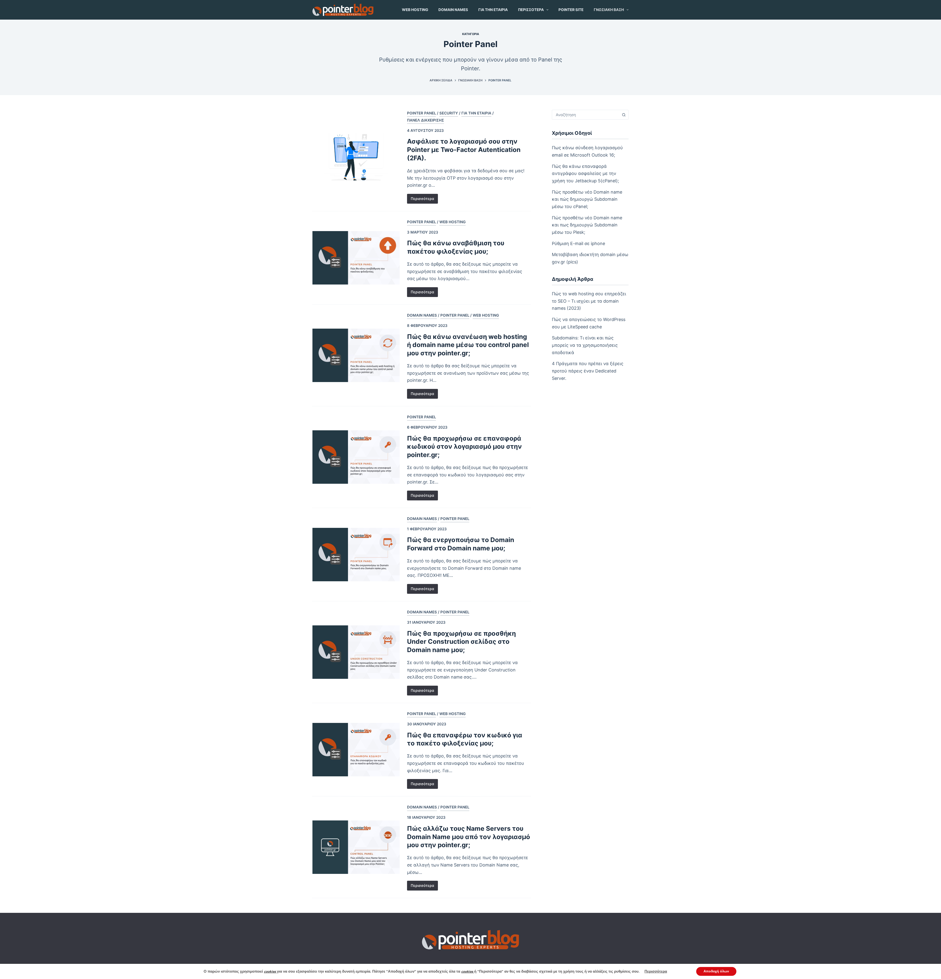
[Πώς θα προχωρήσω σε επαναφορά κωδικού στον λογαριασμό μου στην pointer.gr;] (356, 457)
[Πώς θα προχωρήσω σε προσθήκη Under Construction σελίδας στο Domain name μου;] (356, 652)
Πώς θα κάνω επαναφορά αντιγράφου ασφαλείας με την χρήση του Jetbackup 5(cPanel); (585, 173)
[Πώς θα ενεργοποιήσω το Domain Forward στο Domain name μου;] (356, 554)
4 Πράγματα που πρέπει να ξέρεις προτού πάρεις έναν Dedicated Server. (587, 371)
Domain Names (453, 9)
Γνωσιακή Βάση (609, 9)
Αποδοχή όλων (716, 971)
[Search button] (623, 114)
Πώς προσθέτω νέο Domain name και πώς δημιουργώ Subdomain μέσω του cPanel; (587, 199)
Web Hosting (415, 9)
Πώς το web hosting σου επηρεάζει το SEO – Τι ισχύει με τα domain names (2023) (589, 301)
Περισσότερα (531, 9)
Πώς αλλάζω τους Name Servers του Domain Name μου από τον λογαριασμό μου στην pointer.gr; (468, 837)
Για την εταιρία (493, 9)
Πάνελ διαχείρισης (425, 120)
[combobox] (585, 115)
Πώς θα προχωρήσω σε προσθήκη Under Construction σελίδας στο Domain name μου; (461, 642)
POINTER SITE (570, 9)
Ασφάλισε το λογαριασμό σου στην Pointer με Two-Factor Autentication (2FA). (463, 149)
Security (448, 113)
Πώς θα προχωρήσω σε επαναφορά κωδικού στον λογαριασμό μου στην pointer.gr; (464, 446)
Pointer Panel (421, 113)
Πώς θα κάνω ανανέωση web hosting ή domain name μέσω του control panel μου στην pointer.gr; (468, 345)
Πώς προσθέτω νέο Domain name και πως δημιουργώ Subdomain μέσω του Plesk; (587, 225)
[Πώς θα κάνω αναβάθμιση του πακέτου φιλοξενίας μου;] (356, 258)
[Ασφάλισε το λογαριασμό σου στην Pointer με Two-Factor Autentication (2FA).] (356, 157)
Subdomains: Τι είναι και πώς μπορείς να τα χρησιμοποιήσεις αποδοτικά (585, 345)
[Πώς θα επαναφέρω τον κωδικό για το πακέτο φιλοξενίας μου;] (356, 749)
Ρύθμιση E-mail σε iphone (578, 243)
